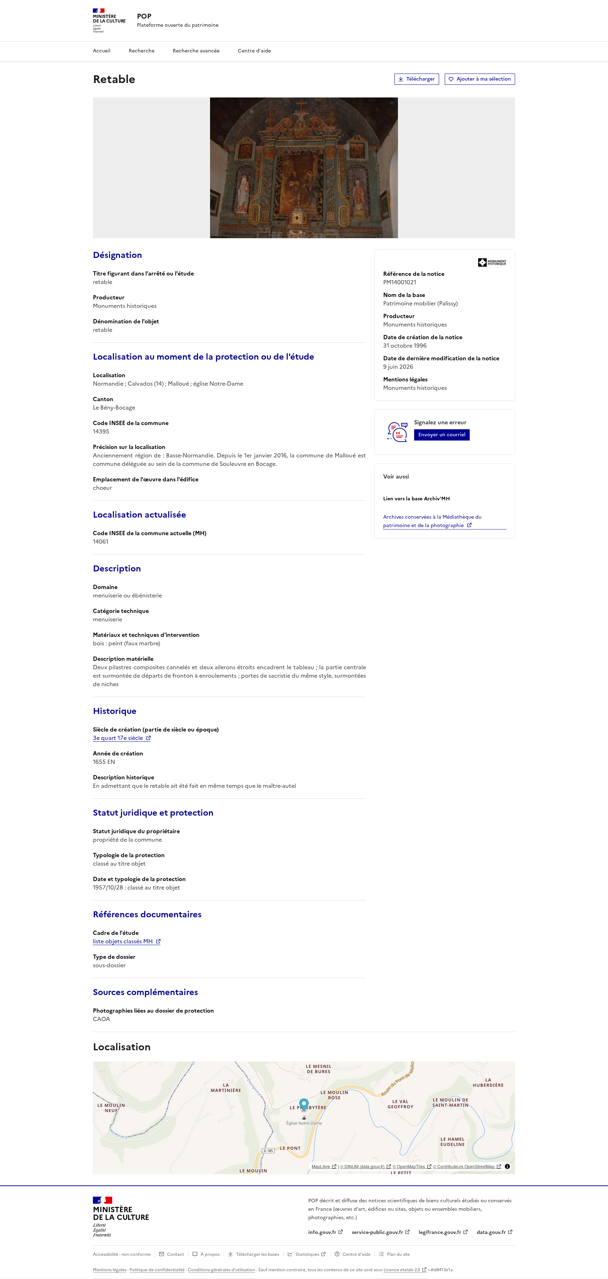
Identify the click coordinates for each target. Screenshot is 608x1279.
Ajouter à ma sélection (484, 79)
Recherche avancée (196, 51)
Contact (175, 1254)
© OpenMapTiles (409, 1166)
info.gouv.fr (322, 1232)
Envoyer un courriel (442, 434)
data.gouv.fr (491, 1232)
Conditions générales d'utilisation (221, 1270)
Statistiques (307, 1254)
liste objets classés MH (123, 941)
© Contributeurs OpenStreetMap (464, 1166)
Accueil (101, 51)
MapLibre (321, 1166)
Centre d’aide (356, 1254)
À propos (210, 1254)
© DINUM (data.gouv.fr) (362, 1166)
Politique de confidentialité (157, 1270)
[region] (304, 1118)
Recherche (141, 51)
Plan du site (398, 1254)
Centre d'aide (254, 51)
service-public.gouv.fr (377, 1232)
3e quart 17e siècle (118, 738)
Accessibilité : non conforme (122, 1254)
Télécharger (420, 79)
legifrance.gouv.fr (440, 1232)
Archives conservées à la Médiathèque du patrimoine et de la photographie (432, 521)
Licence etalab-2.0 (402, 1270)
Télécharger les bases (257, 1254)
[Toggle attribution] (507, 1166)
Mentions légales (109, 1270)
